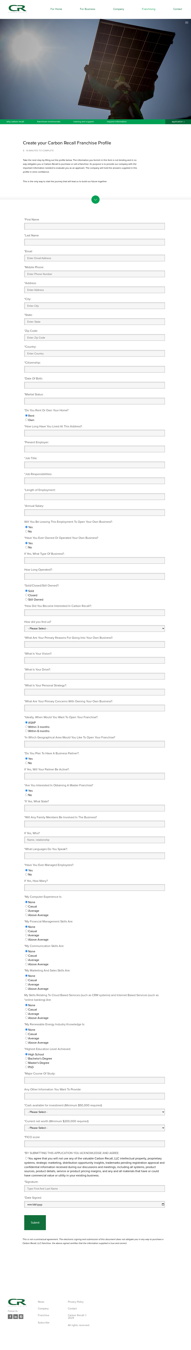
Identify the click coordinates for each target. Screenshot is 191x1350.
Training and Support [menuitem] (83, 122)
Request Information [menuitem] (117, 122)
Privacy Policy (76, 1302)
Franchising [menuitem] (148, 9)
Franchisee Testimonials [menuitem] (48, 122)
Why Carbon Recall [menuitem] (15, 122)
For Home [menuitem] (56, 9)
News (41, 1302)
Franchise (43, 1315)
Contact (72, 1308)
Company (43, 1308)
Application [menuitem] (177, 122)
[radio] (94, 416)
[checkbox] (94, 418)
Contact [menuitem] (177, 9)
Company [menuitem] (118, 9)
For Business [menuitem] (87, 9)
